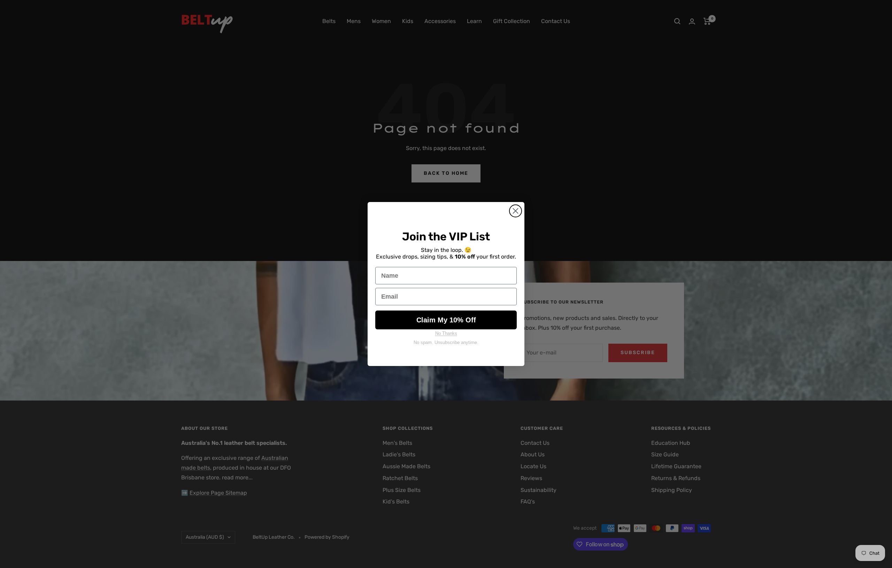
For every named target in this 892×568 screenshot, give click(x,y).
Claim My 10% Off (446, 320)
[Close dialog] (515, 211)
